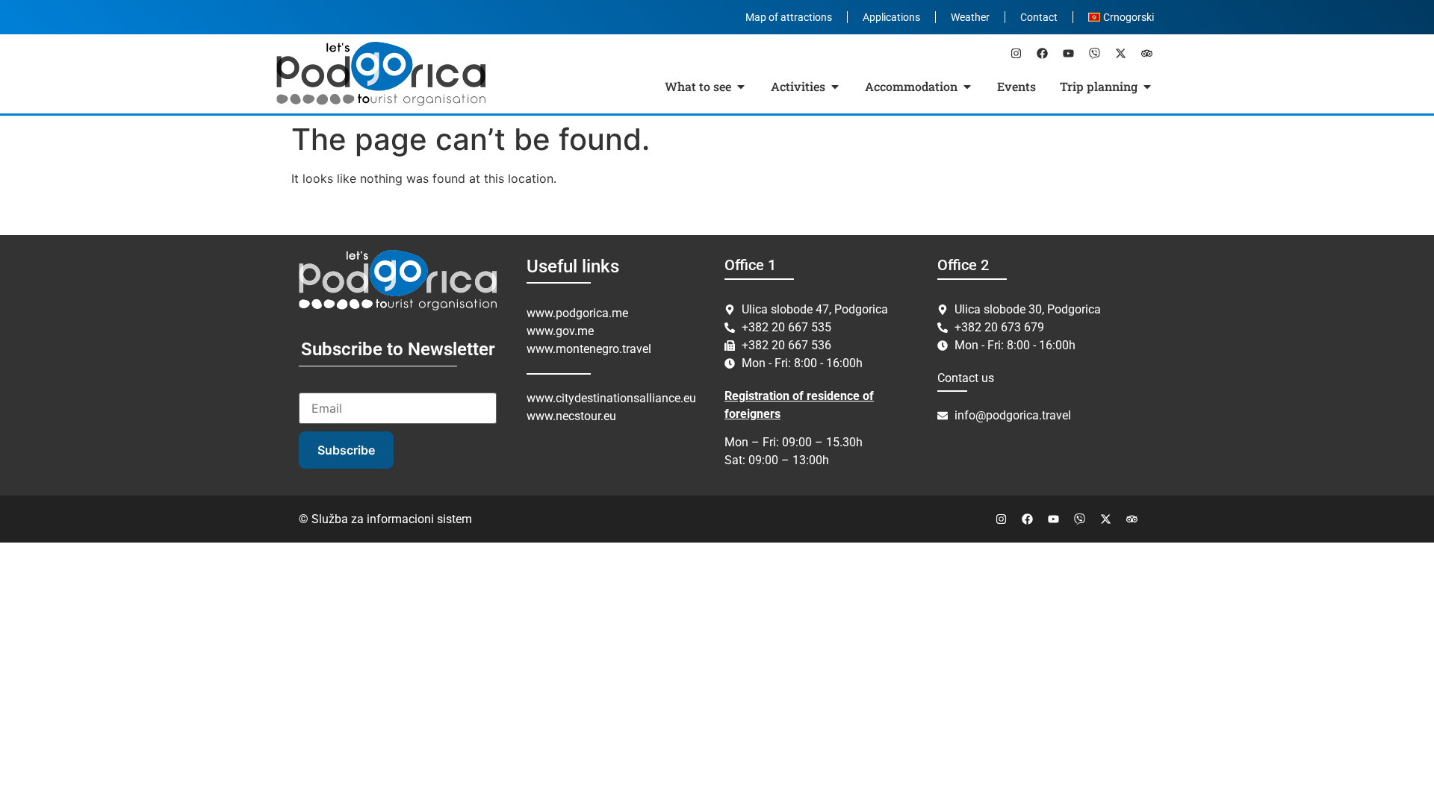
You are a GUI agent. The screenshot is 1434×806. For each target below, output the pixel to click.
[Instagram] (1016, 53)
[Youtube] (1068, 53)
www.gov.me (560, 331)
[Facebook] (1042, 53)
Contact (1039, 17)
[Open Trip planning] (1147, 87)
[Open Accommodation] (967, 87)
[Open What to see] (741, 87)
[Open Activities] (835, 87)
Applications (891, 17)
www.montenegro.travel (589, 349)
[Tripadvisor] (1146, 53)
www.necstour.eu (571, 416)
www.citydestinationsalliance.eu (611, 398)
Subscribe (346, 450)
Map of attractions (788, 17)
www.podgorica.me (577, 313)
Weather (970, 17)
